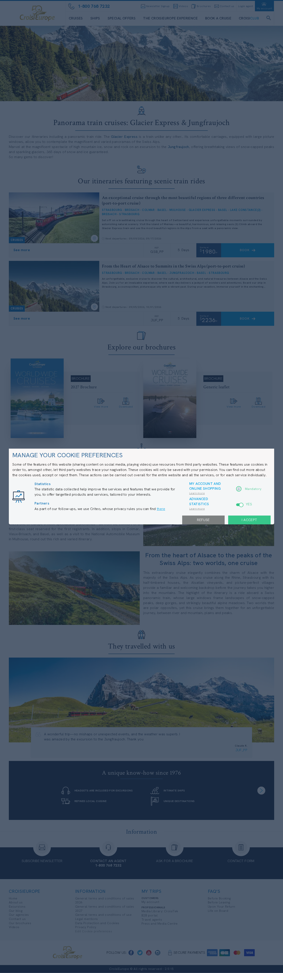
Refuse (203, 520)
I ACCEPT (249, 520)
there (161, 508)
